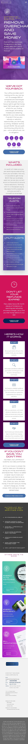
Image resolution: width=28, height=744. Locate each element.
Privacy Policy (12, 691)
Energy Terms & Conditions (11, 695)
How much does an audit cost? (14, 538)
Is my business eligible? (14, 517)
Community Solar (10, 704)
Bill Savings (9, 702)
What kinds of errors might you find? (13, 533)
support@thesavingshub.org (12, 679)
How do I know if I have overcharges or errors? (14, 522)
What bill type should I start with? (14, 527)
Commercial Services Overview (13, 709)
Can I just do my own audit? (15, 548)
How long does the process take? (12, 543)
